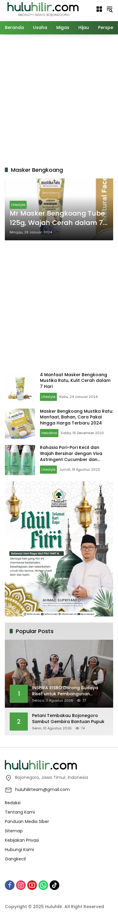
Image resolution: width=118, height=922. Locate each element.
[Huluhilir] (42, 9)
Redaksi (13, 803)
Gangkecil (15, 859)
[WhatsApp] (43, 885)
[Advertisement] (59, 99)
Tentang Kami (20, 812)
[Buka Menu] (99, 9)
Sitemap (14, 831)
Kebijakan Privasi (22, 840)
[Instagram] (21, 885)
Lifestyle (18, 204)
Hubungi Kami (19, 850)
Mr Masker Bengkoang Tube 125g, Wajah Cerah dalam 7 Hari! (57, 218)
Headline (49, 433)
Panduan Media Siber (27, 821)
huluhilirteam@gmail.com (42, 789)
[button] (109, 9)
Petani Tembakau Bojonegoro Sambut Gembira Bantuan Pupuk (68, 719)
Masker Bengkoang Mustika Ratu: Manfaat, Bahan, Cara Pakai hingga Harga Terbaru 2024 (76, 417)
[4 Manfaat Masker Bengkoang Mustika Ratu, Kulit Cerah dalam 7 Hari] (20, 387)
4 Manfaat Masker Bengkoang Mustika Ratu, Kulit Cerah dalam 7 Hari (75, 380)
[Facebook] (10, 885)
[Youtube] (32, 885)
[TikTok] (54, 885)
